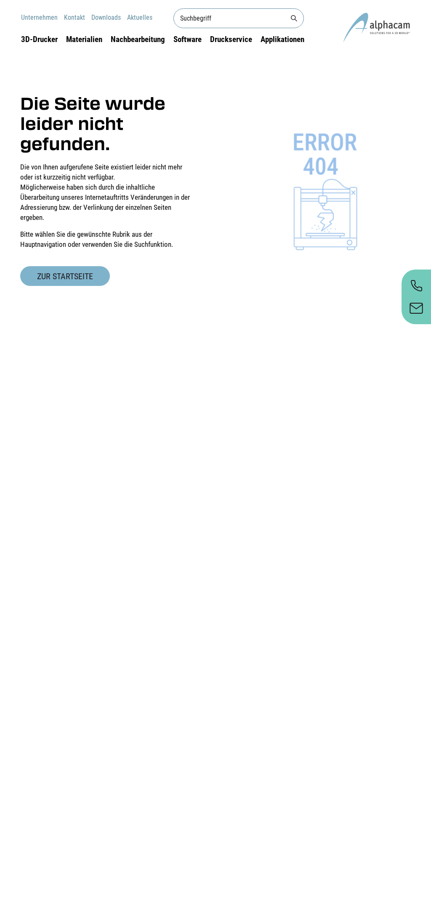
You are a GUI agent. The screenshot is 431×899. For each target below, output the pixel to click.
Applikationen (282, 39)
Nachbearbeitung (138, 39)
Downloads (106, 17)
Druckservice (231, 39)
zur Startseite (65, 276)
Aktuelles (139, 17)
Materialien (84, 39)
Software (187, 39)
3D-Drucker (39, 39)
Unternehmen (39, 17)
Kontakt (74, 17)
